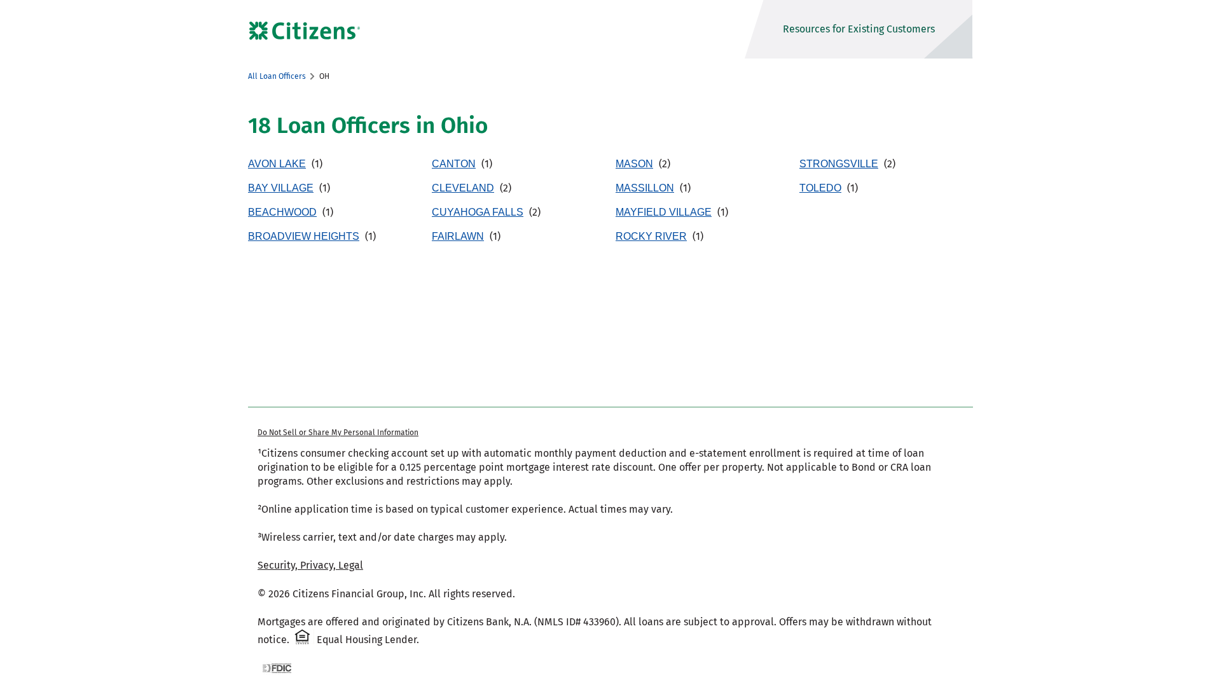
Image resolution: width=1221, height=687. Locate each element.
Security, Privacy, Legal (310, 565)
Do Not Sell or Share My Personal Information (338, 432)
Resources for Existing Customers (859, 29)
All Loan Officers (277, 76)
